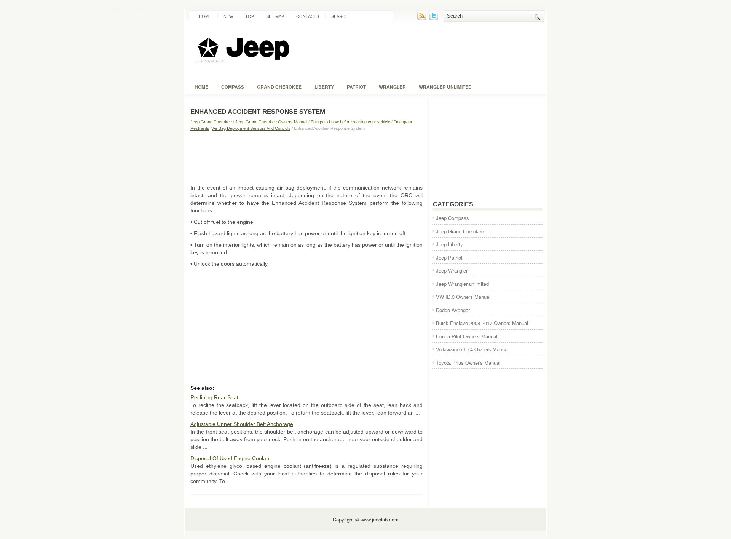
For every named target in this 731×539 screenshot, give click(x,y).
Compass (232, 86)
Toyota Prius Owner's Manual (468, 362)
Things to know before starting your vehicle (350, 122)
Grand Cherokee (279, 86)
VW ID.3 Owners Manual (463, 296)
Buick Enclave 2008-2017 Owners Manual (482, 323)
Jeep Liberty (449, 244)
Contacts (307, 16)
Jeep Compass (452, 218)
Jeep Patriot (449, 257)
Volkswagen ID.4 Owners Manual (472, 349)
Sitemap (275, 16)
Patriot (356, 86)
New (228, 16)
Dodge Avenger (453, 310)
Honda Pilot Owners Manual (466, 336)
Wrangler (392, 86)
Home (205, 16)
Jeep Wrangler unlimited (462, 283)
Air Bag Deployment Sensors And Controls (251, 128)
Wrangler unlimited (445, 86)
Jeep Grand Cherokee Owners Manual (271, 122)
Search (339, 16)
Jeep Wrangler (452, 270)
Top (249, 16)
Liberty (324, 86)
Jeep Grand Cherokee (211, 122)
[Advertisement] (306, 157)
